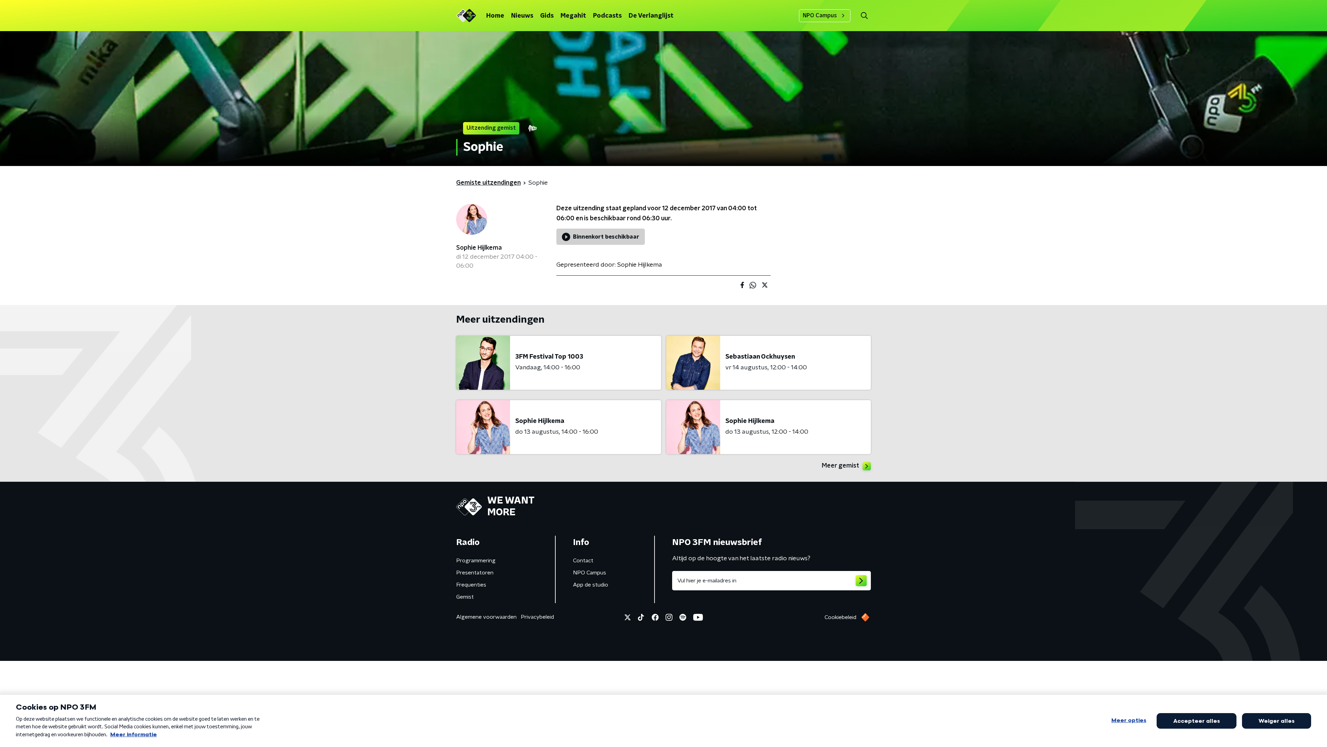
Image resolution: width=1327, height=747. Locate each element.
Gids (547, 16)
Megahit (573, 16)
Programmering (476, 560)
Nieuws (522, 16)
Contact (583, 560)
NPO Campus (820, 15)
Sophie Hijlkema (479, 248)
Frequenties (471, 585)
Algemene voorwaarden (486, 617)
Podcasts (607, 16)
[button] (864, 15)
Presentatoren (474, 572)
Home (495, 16)
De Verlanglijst (651, 16)
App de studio (590, 585)
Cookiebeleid (840, 617)
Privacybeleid (537, 617)
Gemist (465, 597)
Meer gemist (840, 466)
